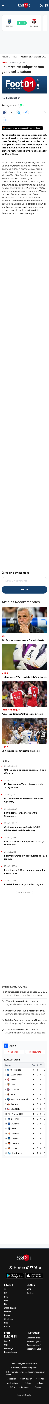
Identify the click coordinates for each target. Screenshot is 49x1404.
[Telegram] (18, 112)
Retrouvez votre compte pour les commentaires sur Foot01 (25, 1373)
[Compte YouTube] (31, 1267)
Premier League (11, 709)
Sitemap (38, 1387)
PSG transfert (27, 1379)
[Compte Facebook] (14, 1267)
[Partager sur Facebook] (4, 112)
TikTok (12, 1387)
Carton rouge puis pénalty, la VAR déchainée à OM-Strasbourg (22, 829)
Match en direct (12, 1383)
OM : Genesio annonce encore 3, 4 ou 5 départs (25, 771)
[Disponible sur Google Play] (15, 1275)
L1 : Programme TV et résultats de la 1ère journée (23, 786)
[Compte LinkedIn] (23, 1267)
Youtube (28, 1383)
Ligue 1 (6, 673)
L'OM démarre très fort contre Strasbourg (20, 814)
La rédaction (11, 1379)
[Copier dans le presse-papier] (26, 112)
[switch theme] (41, 5)
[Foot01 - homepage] (24, 5)
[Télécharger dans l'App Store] (34, 1275)
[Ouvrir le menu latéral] (2, 5)
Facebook (25, 1387)
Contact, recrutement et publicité (25, 1368)
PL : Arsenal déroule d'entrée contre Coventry (24, 800)
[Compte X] (10, 1267)
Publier (24, 589)
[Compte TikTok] (27, 1267)
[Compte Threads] (40, 1267)
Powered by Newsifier (24, 1395)
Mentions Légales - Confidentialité (24, 1363)
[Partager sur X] (11, 112)
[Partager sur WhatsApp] (21, 105)
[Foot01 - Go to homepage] (24, 1258)
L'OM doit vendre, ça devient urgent (23, 884)
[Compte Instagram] (19, 1267)
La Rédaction (13, 98)
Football (42, 1379)
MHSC (4, 62)
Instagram (41, 1383)
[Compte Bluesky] (35, 1267)
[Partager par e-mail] (4, 120)
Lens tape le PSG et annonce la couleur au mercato (25, 872)
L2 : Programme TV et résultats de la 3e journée (25, 857)
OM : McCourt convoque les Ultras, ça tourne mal (24, 843)
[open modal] (46, 5)
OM (3, 636)
